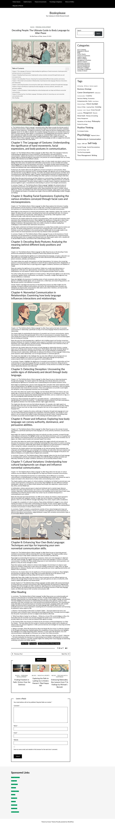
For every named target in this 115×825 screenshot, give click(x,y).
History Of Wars (81, 107)
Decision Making (82, 98)
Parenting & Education (83, 63)
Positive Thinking (85, 128)
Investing (98, 107)
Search (79, 30)
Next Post (64, 654)
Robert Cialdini (41, 610)
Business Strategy (84, 89)
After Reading (15, 98)
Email (16, 733)
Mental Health (81, 116)
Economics (91, 98)
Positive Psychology (82, 124)
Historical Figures (81, 104)
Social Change (81, 147)
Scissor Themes (51, 822)
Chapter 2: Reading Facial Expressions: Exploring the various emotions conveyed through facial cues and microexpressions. (38, 76)
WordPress (71, 822)
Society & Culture (82, 71)
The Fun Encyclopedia (83, 152)
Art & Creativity (81, 49)
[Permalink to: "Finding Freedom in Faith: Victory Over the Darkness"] (21, 668)
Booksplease (57, 13)
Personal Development (43, 27)
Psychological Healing (82, 131)
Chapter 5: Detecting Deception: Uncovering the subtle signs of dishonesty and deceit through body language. (40, 84)
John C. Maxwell (86, 110)
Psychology (33, 643)
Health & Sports (28, 2)
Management (87, 113)
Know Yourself (95, 110)
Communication (81, 95)
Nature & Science (82, 61)
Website (16, 740)
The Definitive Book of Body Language (23, 127)
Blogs (32, 27)
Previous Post (18, 654)
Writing (94, 155)
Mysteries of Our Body (84, 121)
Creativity (89, 96)
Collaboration (97, 92)
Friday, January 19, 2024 (45, 36)
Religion (79, 143)
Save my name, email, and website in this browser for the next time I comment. (36, 749)
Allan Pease (34, 36)
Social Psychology (81, 149)
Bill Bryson (86, 86)
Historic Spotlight (92, 104)
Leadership (79, 113)
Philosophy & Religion (83, 67)
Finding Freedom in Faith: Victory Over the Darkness (21, 682)
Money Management (82, 118)
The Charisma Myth (17, 621)
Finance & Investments (40, 2)
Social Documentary (93, 147)
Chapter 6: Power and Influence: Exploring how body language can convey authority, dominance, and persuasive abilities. (37, 87)
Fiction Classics (16, 2)
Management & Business (84, 60)
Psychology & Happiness (56, 2)
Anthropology (80, 86)
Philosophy (96, 121)
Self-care (84, 143)
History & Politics (69, 2)
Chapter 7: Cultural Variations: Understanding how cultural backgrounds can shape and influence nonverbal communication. (39, 91)
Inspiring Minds (90, 107)
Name (16, 725)
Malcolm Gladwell (64, 628)
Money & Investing (92, 116)
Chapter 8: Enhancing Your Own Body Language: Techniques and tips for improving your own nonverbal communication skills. (38, 95)
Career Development (85, 93)
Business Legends (93, 86)
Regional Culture (95, 135)
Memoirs (95, 113)
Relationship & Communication (89, 139)
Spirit (88, 149)
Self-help (92, 143)
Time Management (84, 155)
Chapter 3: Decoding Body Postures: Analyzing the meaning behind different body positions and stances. (38, 79)
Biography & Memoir (18, 5)
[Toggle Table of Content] (66, 68)
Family (90, 101)
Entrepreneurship (82, 101)
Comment (17, 705)
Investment (79, 110)
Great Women (96, 101)
